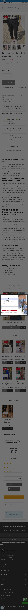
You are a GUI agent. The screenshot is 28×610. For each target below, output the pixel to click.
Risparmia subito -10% (9, 310)
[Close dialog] (26, 296)
